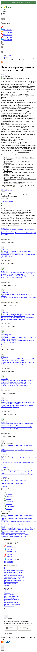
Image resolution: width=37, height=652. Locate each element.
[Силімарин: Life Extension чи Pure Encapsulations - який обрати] (18, 458)
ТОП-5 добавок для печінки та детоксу (13, 533)
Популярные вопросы (11, 602)
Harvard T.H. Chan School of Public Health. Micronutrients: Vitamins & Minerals (17, 176)
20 (1, 430)
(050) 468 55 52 (7, 35)
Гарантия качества (10, 601)
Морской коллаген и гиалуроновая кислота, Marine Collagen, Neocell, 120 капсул (16, 427)
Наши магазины (9, 606)
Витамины (9, 501)
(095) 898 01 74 (7, 27)
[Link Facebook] (5, 634)
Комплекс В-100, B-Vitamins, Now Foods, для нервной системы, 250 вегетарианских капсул (17, 276)
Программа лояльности (11, 596)
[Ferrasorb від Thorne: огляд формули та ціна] (15, 534)
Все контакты (8, 562)
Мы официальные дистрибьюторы (15, 570)
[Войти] (2, 42)
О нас (6, 567)
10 (1, 257)
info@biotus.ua (8, 561)
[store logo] (6, 7)
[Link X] (13, 634)
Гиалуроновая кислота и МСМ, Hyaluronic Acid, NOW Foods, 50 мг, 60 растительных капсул (17, 363)
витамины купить (23, 152)
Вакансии (7, 569)
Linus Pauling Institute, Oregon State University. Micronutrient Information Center (18, 183)
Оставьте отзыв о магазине (12, 604)
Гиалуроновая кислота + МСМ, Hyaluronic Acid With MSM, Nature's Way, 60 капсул (17, 406)
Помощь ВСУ (10, 506)
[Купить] (2, 247)
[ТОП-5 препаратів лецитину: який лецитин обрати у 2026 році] (18, 446)
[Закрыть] (2, 646)
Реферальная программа (11, 599)
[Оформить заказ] (2, 47)
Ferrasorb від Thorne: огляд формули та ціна (14, 536)
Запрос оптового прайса (11, 574)
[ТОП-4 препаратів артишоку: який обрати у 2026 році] (18, 471)
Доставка (7, 593)
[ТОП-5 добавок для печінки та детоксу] (18, 480)
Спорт (8, 499)
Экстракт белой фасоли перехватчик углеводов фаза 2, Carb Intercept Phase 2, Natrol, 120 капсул (17, 318)
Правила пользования (11, 582)
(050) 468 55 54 (7, 37)
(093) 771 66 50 (7, 32)
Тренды (6, 585)
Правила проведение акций (12, 578)
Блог (5, 57)
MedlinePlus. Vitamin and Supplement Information (18, 167)
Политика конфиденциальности (14, 580)
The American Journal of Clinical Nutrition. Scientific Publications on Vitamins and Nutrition (19, 186)
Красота (9, 496)
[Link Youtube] (10, 634)
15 (1, 344)
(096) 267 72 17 (7, 30)
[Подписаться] (6, 616)
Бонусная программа (10, 598)
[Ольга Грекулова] (6, 190)
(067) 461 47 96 (7, 40)
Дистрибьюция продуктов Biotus (14, 572)
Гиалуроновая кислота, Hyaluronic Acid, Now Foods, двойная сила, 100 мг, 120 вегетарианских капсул (16, 384)
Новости (9, 509)
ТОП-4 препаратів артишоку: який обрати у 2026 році (17, 529)
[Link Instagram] (8, 634)
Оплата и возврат (9, 594)
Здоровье (9, 494)
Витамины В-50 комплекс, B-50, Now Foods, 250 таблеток (18, 297)
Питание (9, 504)
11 (1, 387)
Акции (6, 589)
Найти (3, 19)
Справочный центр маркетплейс (14, 577)
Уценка (6, 591)
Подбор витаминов (10, 583)
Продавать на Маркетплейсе (13, 575)
